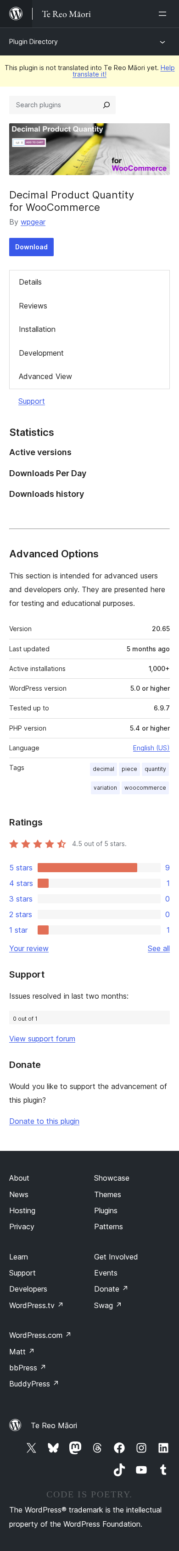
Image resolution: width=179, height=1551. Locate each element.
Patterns (108, 1226)
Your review (29, 948)
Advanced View (45, 376)
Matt (22, 1351)
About (19, 1177)
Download (31, 247)
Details (30, 281)
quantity (155, 768)
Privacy (21, 1226)
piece (129, 768)
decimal (103, 768)
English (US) (151, 748)
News (18, 1194)
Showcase (111, 1177)
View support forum (42, 1038)
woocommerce (145, 787)
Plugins (105, 1210)
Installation (37, 329)
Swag (108, 1305)
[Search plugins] (106, 105)
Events (105, 1272)
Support (31, 401)
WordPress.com (40, 1335)
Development (41, 353)
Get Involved (116, 1256)
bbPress (27, 1367)
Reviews (33, 305)
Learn (18, 1256)
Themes (107, 1194)
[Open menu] (164, 14)
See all (159, 948)
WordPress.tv (36, 1305)
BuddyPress (34, 1383)
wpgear (33, 221)
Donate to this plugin (44, 1121)
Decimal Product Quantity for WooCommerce (71, 201)
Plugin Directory (33, 41)
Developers (28, 1288)
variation (105, 787)
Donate (111, 1288)
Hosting (22, 1210)
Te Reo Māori (54, 1425)
